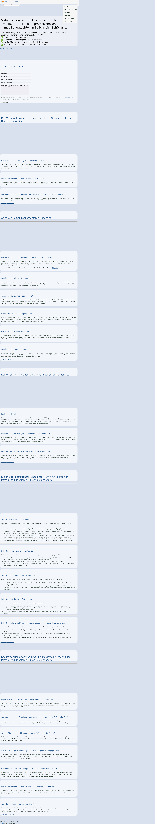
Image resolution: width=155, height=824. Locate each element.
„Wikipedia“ (55, 268)
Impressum (3, 821)
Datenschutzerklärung (70, 97)
